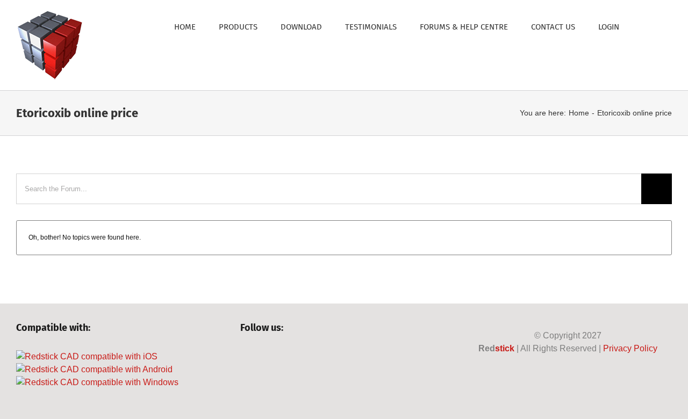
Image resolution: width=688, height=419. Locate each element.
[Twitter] (264, 356)
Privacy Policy (630, 348)
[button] (645, 26)
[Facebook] (245, 356)
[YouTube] (282, 356)
